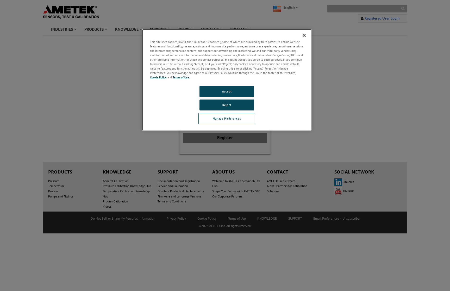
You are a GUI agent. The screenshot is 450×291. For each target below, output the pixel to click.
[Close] (304, 35)
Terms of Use (181, 77)
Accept (227, 91)
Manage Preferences (227, 118)
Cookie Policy (158, 77)
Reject (226, 105)
